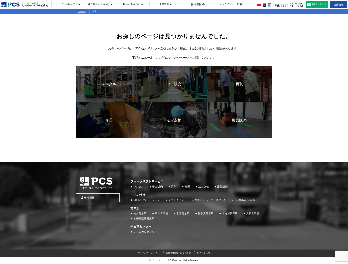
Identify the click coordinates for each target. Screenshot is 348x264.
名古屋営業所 (230, 213)
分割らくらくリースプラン (210, 200)
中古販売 (157, 186)
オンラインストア (229, 4)
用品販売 (222, 186)
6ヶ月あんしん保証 (246, 200)
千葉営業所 (183, 213)
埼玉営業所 (161, 213)
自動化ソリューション (146, 200)
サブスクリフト (177, 200)
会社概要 (89, 197)
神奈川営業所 (206, 213)
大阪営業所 (252, 213)
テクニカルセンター (145, 232)
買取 (173, 186)
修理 (187, 186)
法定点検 (203, 186)
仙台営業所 (140, 213)
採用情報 (196, 4)
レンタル (138, 186)
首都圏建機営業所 (143, 218)
